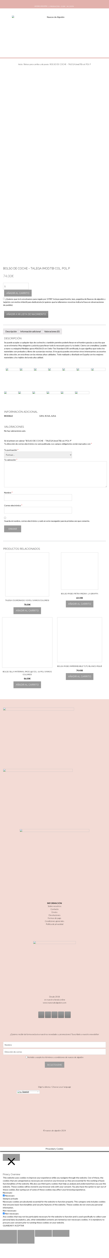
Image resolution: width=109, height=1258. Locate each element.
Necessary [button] (7, 1192)
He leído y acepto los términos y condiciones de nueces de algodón (55, 1057)
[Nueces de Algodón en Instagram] (41, 1015)
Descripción (11, 331)
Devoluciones (54, 915)
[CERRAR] (11, 1157)
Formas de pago (54, 918)
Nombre (8, 492)
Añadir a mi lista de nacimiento (26, 314)
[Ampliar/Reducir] (60, 1233)
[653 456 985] (68, 1015)
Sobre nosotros (54, 906)
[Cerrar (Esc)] (8, 1233)
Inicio (20, 64)
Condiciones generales (54, 921)
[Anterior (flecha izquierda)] (8, 1240)
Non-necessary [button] (9, 1210)
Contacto (55, 909)
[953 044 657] (61, 1015)
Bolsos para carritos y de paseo (36, 64)
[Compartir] (25, 1233)
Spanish (25, 1092)
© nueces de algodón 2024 (54, 1130)
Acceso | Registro (40, 6)
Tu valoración (10, 459)
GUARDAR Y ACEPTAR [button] (13, 1225)
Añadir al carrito (17, 293)
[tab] (11, 331)
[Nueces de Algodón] (54, 33)
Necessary (9, 1195)
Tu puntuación (11, 450)
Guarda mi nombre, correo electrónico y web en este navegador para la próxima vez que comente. (47, 521)
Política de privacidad (54, 924)
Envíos (54, 912)
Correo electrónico (13, 505)
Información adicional (30, 331)
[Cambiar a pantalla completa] (43, 1233)
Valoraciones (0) (52, 331)
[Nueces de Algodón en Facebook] (54, 1015)
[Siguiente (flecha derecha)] (25, 1240)
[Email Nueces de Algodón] (48, 1015)
